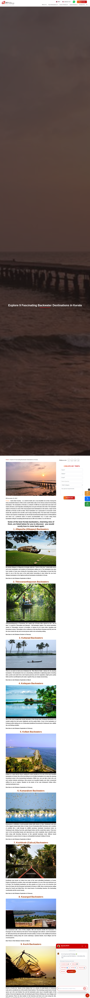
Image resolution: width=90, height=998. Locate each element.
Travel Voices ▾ (73, 4)
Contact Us (82, 4)
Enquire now (82, 1)
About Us (44, 4)
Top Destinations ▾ (53, 4)
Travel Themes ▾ (63, 4)
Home (7, 459)
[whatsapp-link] (74, 1)
